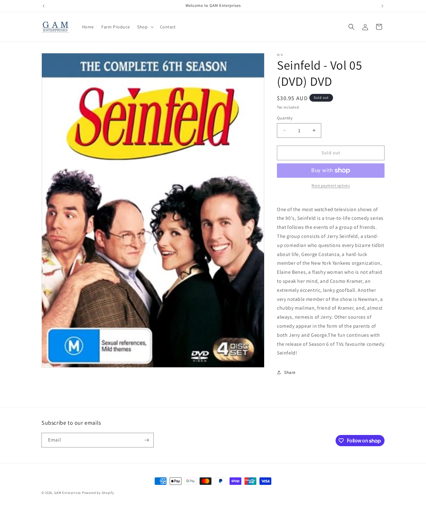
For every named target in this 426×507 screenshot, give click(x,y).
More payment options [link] (331, 185)
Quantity (285, 118)
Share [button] (290, 372)
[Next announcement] (382, 6)
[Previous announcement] (44, 6)
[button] (144, 26)
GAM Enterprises (67, 492)
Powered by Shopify (98, 492)
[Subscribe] (146, 440)
